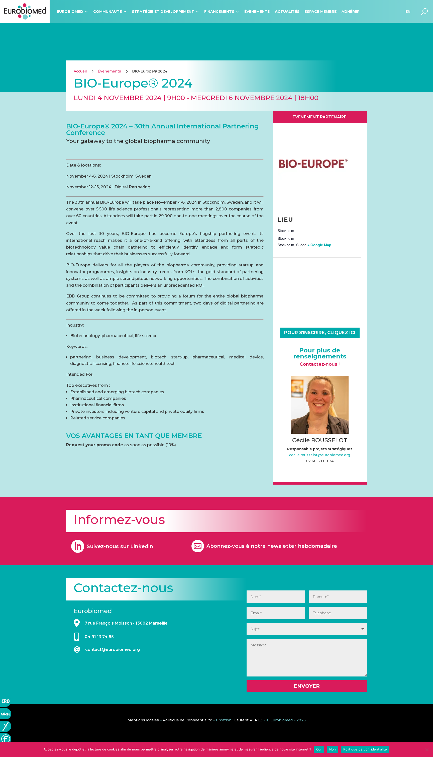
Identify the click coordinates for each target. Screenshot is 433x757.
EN (407, 11)
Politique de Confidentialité (187, 720)
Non (332, 749)
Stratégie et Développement (163, 11)
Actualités (287, 11)
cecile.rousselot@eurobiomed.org (319, 455)
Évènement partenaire (320, 117)
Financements (219, 11)
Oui (319, 749)
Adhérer (351, 11)
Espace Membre (320, 11)
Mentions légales (143, 720)
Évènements (257, 11)
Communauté (107, 11)
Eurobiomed (70, 11)
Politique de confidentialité (365, 749)
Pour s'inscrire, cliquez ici (319, 332)
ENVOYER (307, 686)
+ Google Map (319, 244)
